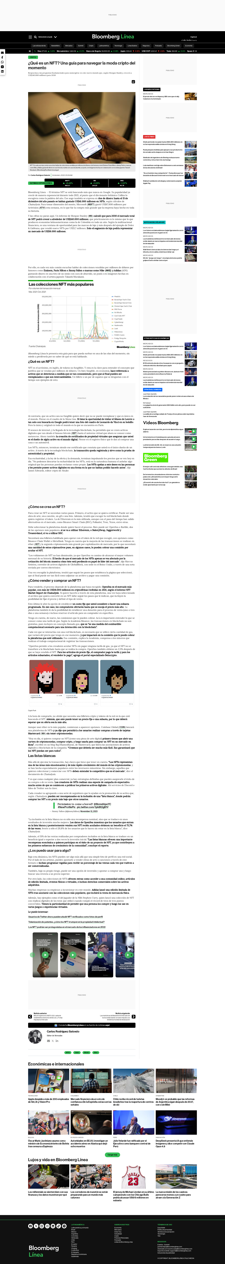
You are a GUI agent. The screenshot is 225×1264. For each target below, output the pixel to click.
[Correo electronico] (48, 1040)
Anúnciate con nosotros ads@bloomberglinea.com (175, 1249)
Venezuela (74, 1238)
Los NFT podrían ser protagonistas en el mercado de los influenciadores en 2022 (66, 927)
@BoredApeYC (102, 804)
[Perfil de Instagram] (47, 1226)
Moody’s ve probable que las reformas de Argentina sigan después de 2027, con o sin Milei (175, 1102)
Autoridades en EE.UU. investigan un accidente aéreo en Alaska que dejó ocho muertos (89, 1143)
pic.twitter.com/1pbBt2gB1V (93, 807)
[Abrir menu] (30, 37)
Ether (96, 1052)
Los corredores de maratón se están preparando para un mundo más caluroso (89, 1195)
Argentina (74, 1234)
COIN (122, 727)
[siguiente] (133, 1017)
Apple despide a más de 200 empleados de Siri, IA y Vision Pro (48, 1100)
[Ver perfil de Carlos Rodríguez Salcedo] (37, 1037)
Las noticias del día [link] (39, 46)
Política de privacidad (165, 1230)
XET (37, 544)
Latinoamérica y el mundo (80, 1228)
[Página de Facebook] (30, 1226)
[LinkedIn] (57, 1040)
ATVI (42, 207)
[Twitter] (52, 1040)
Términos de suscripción (166, 1232)
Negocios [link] (146, 46)
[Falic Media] (183, 40)
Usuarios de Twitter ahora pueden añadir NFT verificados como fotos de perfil (65, 916)
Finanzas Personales (121, 1238)
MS (90, 216)
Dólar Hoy (117, 1232)
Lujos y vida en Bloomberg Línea (58, 1159)
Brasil (73, 1230)
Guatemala (75, 1256)
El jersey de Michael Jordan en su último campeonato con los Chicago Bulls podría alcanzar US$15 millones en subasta (133, 1196)
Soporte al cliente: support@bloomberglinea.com (174, 1251)
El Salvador (75, 1252)
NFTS (68, 1052)
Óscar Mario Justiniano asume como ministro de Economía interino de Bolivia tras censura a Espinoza (48, 1143)
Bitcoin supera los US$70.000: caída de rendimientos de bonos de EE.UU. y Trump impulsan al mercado (48, 1018)
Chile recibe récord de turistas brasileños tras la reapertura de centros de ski (133, 1102)
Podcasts (117, 1240)
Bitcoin (86, 1052)
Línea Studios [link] (132, 46)
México (73, 1232)
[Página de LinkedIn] (53, 1226)
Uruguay (74, 1248)
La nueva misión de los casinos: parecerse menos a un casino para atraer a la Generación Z (173, 1195)
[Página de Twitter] (36, 1226)
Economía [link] (188, 46)
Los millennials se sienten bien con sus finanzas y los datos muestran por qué (48, 1193)
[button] (133, 81)
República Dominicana (79, 1254)
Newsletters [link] (55, 46)
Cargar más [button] (112, 1155)
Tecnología (161, 1234)
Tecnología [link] (118, 46)
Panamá (74, 1246)
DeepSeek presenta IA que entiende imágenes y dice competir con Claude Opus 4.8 (175, 1143)
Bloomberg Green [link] (173, 46)
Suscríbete (161, 1228)
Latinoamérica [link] (104, 46)
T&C (159, 1236)
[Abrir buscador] (35, 37)
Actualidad (118, 1234)
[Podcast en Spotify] (64, 1226)
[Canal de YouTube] (41, 1226)
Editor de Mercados (54, 1035)
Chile (73, 1240)
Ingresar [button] (194, 37)
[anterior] (30, 1017)
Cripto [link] (91, 46)
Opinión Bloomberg (152, 390)
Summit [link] (80, 46)
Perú (72, 1242)
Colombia (74, 1236)
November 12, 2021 (89, 811)
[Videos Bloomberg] (170, 423)
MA (43, 733)
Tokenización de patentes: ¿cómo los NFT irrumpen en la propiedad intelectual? (66, 922)
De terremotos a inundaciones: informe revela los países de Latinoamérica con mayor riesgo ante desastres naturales (161, 477)
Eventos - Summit (163, 1245)
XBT (74, 433)
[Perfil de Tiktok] (58, 1226)
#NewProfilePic (67, 807)
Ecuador (74, 1244)
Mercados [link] (68, 46)
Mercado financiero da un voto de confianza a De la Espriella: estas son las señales (91, 1102)
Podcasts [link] (158, 46)
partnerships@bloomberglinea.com (170, 1247)
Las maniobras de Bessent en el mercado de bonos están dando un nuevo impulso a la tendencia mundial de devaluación (115, 1018)
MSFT (91, 204)
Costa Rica (75, 1250)
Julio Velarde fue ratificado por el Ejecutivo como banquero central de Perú (131, 1143)
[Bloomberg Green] (170, 458)
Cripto (33, 57)
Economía (117, 1228)
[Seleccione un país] (55, 37)
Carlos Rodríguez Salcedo (40, 175)
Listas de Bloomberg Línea (123, 1242)
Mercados (118, 1230)
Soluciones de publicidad (166, 1253)
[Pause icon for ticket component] (29, 51)
